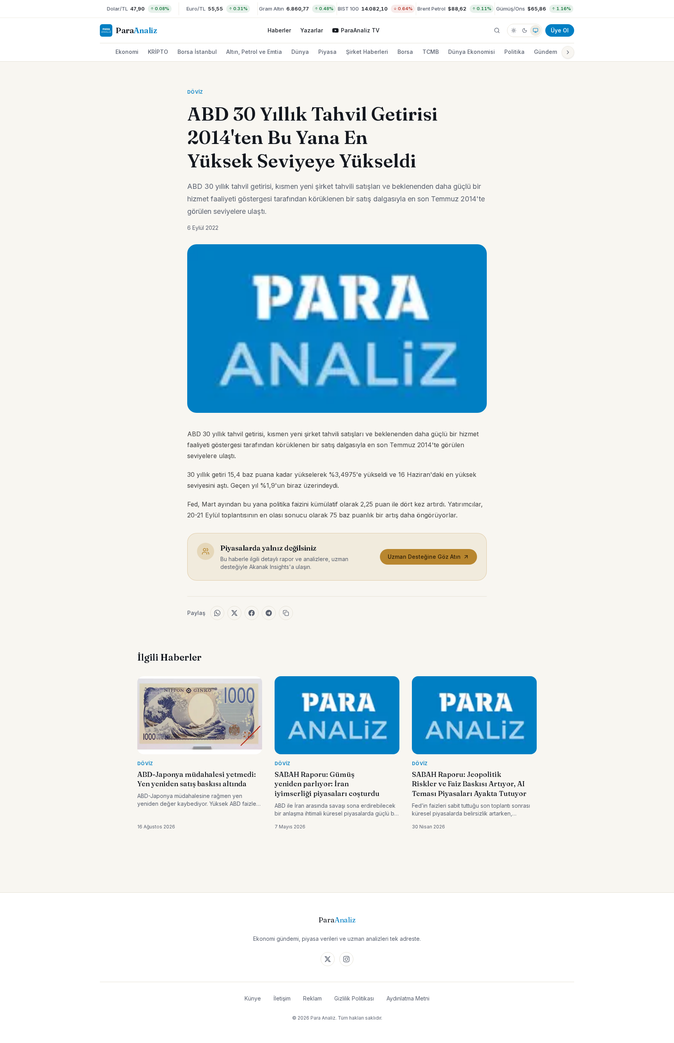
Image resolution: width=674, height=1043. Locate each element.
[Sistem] (535, 30)
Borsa (405, 51)
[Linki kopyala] (286, 613)
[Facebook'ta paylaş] (252, 613)
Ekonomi (126, 51)
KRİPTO (158, 51)
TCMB (430, 51)
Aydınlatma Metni (408, 998)
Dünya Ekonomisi (471, 51)
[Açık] (513, 30)
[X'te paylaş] (234, 613)
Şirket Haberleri (367, 51)
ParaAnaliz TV (360, 30)
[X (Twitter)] (328, 959)
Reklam (312, 998)
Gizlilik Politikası (354, 998)
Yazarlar (311, 30)
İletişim (282, 998)
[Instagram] (346, 959)
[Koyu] (524, 30)
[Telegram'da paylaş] (269, 613)
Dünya (300, 51)
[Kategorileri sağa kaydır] (568, 52)
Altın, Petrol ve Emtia (254, 51)
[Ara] (497, 30)
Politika (514, 51)
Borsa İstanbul (197, 51)
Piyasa (327, 51)
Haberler (279, 30)
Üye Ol (560, 30)
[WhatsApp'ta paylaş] (217, 613)
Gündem (545, 51)
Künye (253, 998)
